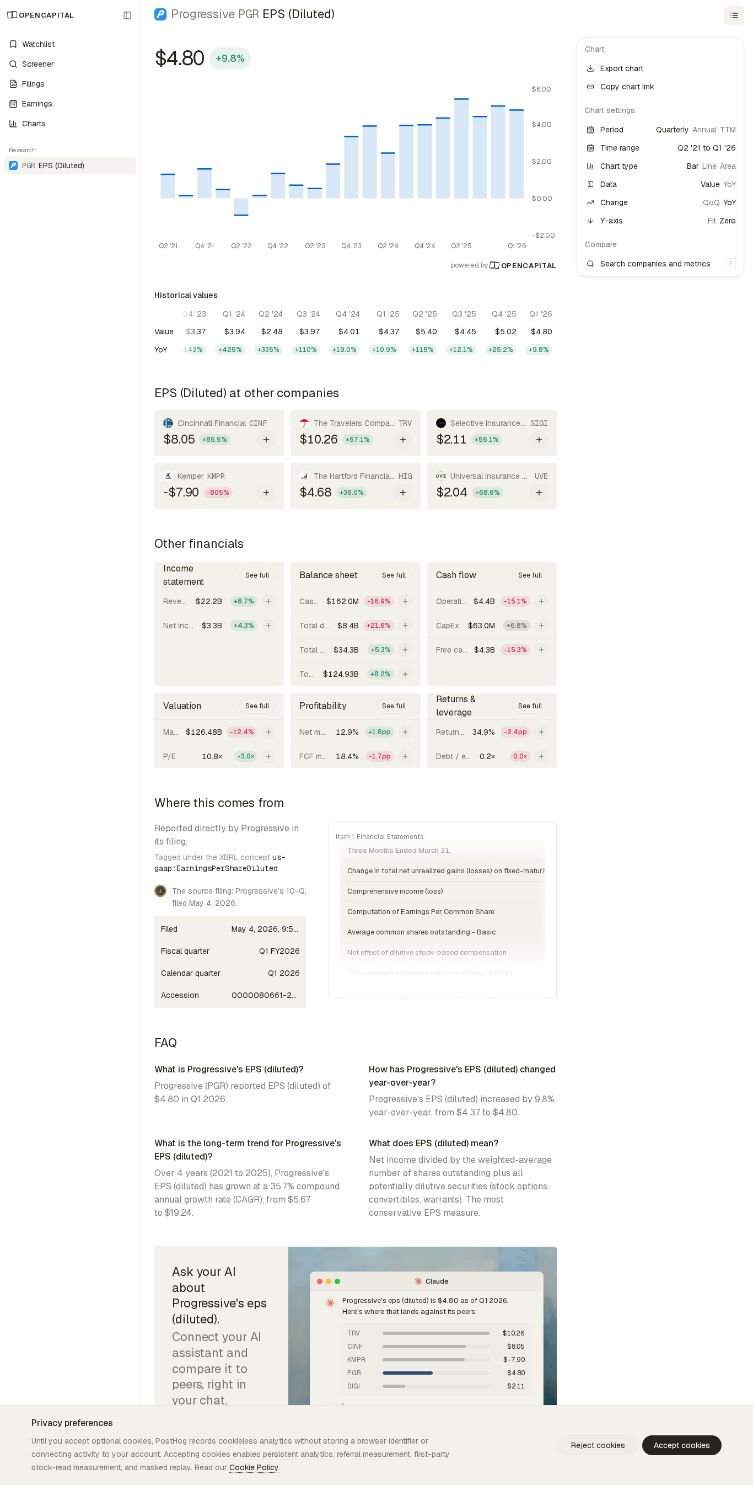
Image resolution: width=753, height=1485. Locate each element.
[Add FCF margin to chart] (405, 756)
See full (257, 575)
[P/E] (219, 756)
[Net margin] (355, 732)
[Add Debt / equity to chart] (541, 756)
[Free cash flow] (492, 650)
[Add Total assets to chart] (405, 674)
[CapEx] (492, 625)
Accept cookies (682, 1445)
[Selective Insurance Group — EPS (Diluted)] (492, 433)
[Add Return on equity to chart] (541, 732)
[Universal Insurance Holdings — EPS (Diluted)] (492, 486)
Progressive (215, 14)
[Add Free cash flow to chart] (541, 649)
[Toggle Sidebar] (140, 742)
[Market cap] (219, 732)
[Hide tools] (734, 15)
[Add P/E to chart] (268, 756)
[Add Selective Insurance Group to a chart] (539, 439)
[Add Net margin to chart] (405, 732)
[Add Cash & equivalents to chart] (405, 601)
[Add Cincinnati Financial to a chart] (266, 439)
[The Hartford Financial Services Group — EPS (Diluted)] (355, 486)
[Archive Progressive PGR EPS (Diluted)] (128, 165)
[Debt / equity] (492, 756)
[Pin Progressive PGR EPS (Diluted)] (115, 165)
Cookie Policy (253, 1467)
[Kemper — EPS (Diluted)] (219, 486)
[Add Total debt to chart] (405, 625)
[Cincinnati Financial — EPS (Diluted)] (219, 433)
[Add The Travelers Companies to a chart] (403, 439)
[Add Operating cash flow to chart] (541, 601)
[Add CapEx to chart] (541, 625)
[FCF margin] (355, 756)
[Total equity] (355, 649)
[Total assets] (355, 674)
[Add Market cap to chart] (268, 732)
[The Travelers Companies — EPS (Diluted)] (355, 433)
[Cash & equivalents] (355, 601)
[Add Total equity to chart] (405, 649)
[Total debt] (355, 625)
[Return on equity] (492, 732)
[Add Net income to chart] (268, 625)
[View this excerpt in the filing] (442, 910)
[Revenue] (219, 601)
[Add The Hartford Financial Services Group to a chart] (403, 492)
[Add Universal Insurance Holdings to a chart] (539, 492)
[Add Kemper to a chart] (266, 492)
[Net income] (219, 625)
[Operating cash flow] (492, 601)
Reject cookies (598, 1445)
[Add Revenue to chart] (268, 601)
